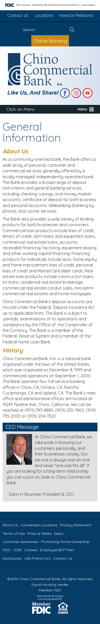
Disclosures (12, 558)
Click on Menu (20, 109)
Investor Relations (76, 15)
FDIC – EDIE (12, 550)
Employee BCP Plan (57, 550)
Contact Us (17, 15)
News (58, 533)
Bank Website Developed (50, 597)
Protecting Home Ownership (65, 541)
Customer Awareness (21, 541)
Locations (44, 15)
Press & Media (39, 533)
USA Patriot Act (37, 558)
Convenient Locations (39, 525)
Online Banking (50, 41)
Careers (31, 550)
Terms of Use (14, 533)
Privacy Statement (75, 525)
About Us (10, 525)
